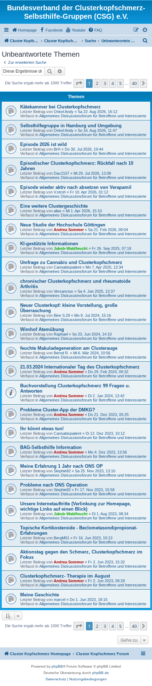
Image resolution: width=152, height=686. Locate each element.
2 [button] (97, 83)
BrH (57, 149)
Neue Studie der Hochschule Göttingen (62, 224)
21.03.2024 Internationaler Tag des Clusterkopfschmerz (80, 367)
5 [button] (120, 83)
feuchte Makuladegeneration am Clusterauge (68, 348)
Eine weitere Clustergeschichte (54, 206)
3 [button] (105, 83)
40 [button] (134, 83)
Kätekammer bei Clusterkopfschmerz (60, 106)
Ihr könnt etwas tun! (42, 428)
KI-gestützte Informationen (49, 243)
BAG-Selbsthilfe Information (51, 447)
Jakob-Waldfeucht (71, 248)
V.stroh (60, 192)
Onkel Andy (64, 111)
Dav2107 (61, 173)
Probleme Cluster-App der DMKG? (57, 409)
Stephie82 (62, 471)
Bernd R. (61, 353)
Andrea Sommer (69, 229)
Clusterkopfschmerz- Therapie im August (65, 576)
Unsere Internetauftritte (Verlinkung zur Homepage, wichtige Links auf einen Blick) (75, 506)
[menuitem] (24, 30)
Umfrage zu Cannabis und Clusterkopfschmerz (71, 262)
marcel (59, 599)
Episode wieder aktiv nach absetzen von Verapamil (75, 187)
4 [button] (112, 83)
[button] (79, 83)
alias (58, 211)
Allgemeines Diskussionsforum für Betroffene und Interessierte (92, 116)
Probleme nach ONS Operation (54, 485)
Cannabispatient (67, 267)
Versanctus (63, 291)
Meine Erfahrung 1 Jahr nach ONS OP (61, 466)
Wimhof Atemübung (42, 329)
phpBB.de (100, 673)
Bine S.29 (62, 315)
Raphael (61, 334)
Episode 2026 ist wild (43, 144)
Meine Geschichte (39, 594)
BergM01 (61, 538)
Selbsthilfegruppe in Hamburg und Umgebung (71, 125)
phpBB (57, 666)
